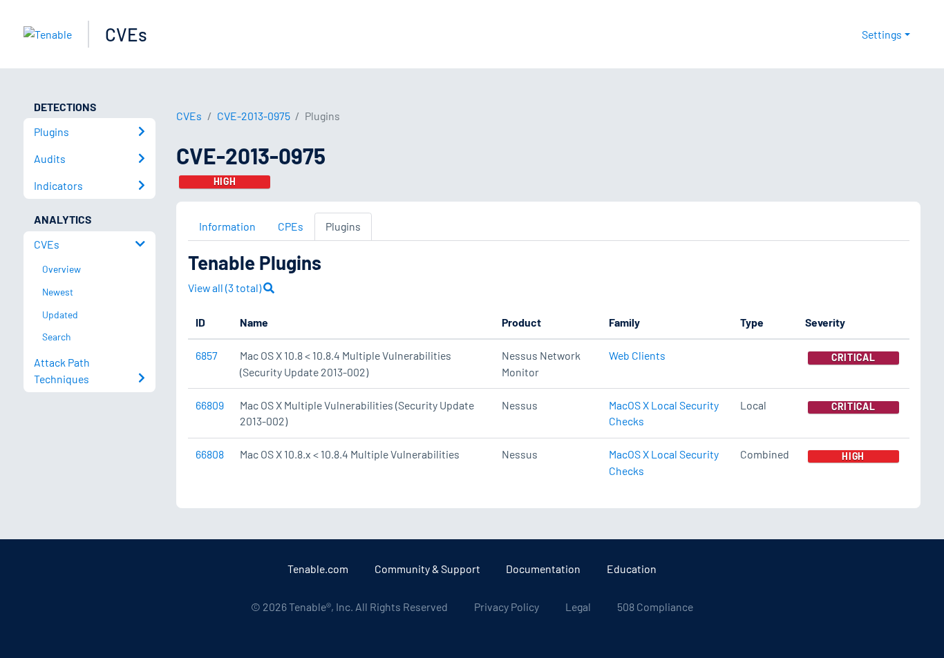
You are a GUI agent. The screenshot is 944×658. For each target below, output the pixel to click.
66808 (210, 454)
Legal (578, 606)
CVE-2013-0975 (253, 115)
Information (227, 226)
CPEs (290, 226)
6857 (207, 355)
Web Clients (637, 355)
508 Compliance (655, 606)
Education (632, 568)
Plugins (343, 226)
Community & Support (427, 568)
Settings (882, 34)
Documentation (543, 568)
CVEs (126, 34)
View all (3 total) (225, 287)
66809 (210, 405)
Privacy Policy (506, 606)
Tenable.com (317, 568)
